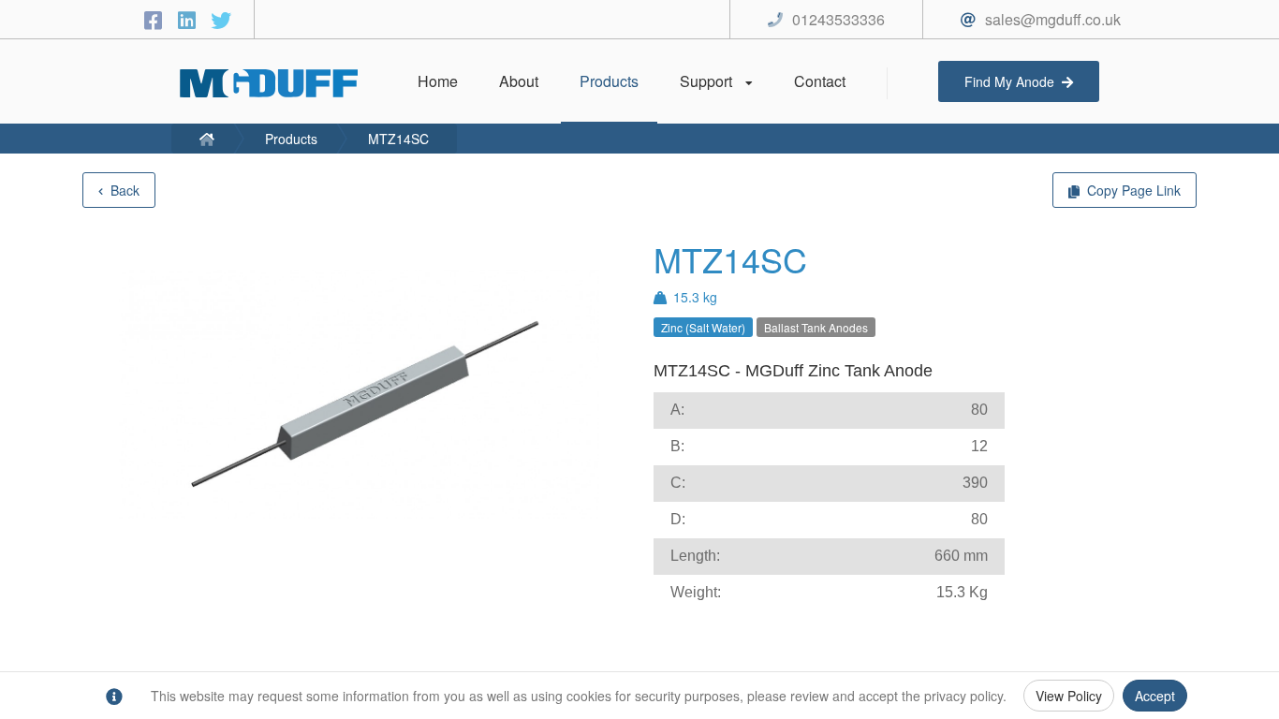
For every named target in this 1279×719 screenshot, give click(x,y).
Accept (1155, 695)
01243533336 (838, 19)
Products (291, 138)
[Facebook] (156, 19)
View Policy (1069, 695)
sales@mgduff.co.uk (1053, 19)
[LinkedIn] (190, 19)
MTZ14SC (398, 138)
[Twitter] (221, 19)
